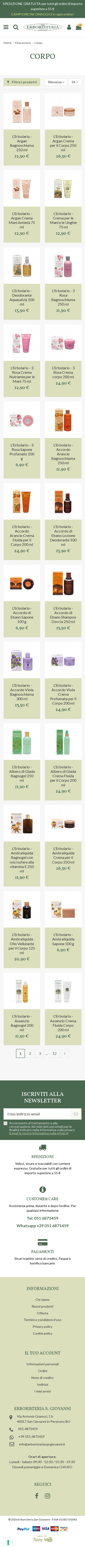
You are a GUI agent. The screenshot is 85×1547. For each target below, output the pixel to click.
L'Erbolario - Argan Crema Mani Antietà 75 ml (22, 220)
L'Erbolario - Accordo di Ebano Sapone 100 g (21, 615)
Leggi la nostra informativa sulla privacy (38, 1133)
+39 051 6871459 (31, 1436)
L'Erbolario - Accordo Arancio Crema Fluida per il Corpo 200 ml (22, 535)
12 (54, 1053)
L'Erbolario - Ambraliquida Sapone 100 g (63, 939)
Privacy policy (42, 1326)
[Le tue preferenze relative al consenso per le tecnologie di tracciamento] (8, 1542)
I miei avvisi (42, 1391)
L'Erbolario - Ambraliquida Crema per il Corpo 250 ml (63, 855)
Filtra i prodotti (24, 82)
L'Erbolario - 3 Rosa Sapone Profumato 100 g (21, 452)
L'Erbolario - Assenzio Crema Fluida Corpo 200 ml (63, 1023)
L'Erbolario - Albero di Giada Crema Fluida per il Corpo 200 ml (63, 776)
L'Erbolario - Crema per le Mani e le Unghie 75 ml (63, 220)
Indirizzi (42, 1384)
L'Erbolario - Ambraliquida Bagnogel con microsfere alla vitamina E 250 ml (22, 859)
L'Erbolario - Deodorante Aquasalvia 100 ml (21, 297)
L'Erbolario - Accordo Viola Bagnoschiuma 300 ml (22, 692)
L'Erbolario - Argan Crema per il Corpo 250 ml (63, 143)
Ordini (42, 1371)
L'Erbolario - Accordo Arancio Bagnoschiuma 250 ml (63, 454)
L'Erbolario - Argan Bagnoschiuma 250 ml (22, 143)
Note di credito (42, 1378)
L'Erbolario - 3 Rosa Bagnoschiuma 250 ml (63, 297)
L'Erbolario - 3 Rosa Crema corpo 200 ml (63, 372)
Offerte (42, 1313)
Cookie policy (42, 1333)
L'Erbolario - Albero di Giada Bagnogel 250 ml (22, 774)
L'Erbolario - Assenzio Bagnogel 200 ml (22, 1023)
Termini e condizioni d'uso (42, 1320)
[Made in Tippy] (42, 1538)
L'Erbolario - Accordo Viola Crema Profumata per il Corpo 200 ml (63, 694)
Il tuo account (42, 1353)
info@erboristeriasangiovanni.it (42, 1444)
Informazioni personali (42, 1364)
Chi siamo (42, 1300)
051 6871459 (28, 1429)
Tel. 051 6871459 (42, 1218)
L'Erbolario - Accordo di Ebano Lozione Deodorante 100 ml (63, 535)
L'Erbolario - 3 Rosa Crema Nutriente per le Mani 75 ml (22, 375)
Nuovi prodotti (42, 1306)
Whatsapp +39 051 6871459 (43, 1225)
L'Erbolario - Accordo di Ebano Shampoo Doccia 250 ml (63, 615)
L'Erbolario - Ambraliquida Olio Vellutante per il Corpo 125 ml (22, 943)
